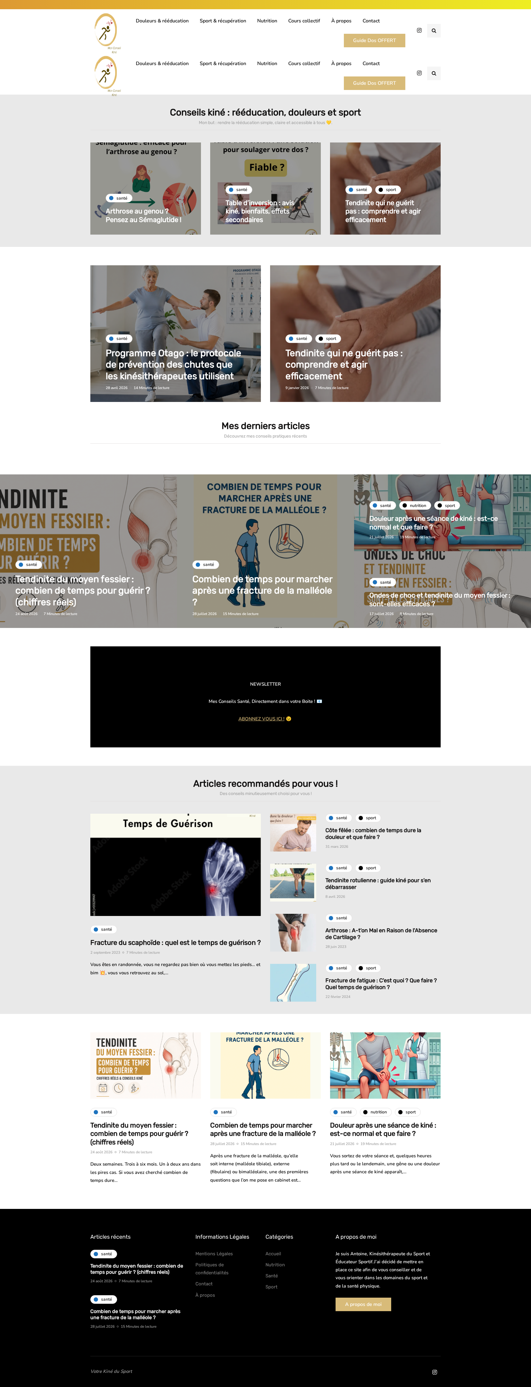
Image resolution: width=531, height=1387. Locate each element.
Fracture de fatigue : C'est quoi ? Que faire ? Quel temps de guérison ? (381, 984)
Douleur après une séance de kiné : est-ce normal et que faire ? (383, 1129)
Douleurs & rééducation (162, 21)
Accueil (273, 1253)
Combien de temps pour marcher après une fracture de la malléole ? (262, 591)
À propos (341, 21)
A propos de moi (363, 1304)
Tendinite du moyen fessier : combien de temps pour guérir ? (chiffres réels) (82, 591)
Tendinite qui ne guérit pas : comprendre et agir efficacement (382, 211)
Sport (271, 1287)
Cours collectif (304, 21)
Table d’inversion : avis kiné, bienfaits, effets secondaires (260, 211)
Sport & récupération (223, 21)
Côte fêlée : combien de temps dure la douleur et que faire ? (373, 834)
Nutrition (267, 21)
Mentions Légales (214, 1253)
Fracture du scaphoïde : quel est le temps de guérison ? (175, 942)
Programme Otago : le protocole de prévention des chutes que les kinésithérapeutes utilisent (173, 365)
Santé (272, 1276)
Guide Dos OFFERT (374, 40)
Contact (371, 21)
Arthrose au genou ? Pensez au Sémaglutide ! (143, 215)
